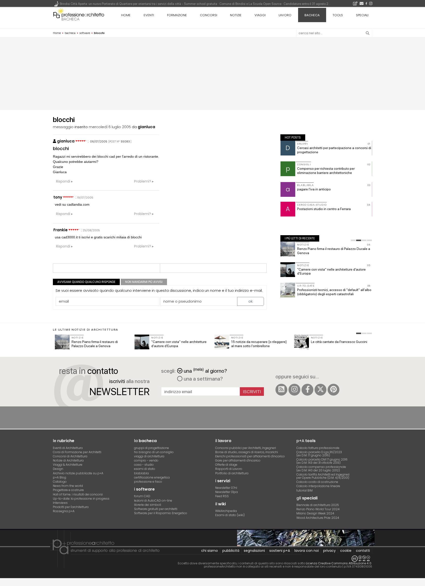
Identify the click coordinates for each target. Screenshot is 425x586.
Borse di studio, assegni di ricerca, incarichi (246, 452)
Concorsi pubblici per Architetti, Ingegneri (245, 448)
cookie (345, 550)
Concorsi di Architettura (70, 456)
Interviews (60, 503)
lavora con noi (306, 550)
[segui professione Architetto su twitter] (320, 390)
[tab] (353, 240)
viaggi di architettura (149, 456)
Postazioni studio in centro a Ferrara (324, 209)
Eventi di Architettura (68, 448)
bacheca (70, 19)
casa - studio (144, 465)
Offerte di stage (226, 465)
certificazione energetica (152, 477)
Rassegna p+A (64, 511)
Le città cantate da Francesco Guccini (339, 342)
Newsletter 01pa (226, 492)
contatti (363, 550)
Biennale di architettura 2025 (317, 505)
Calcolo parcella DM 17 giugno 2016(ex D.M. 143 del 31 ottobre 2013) (322, 461)
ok (250, 301)
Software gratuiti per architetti (155, 509)
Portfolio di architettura (231, 473)
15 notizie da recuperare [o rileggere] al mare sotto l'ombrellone (259, 344)
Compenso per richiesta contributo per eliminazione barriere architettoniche (326, 171)
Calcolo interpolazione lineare (318, 486)
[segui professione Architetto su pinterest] (333, 390)
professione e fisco (148, 481)
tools (338, 15)
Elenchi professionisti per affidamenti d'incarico (250, 456)
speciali (362, 15)
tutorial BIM (304, 490)
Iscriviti (252, 391)
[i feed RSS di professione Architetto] (281, 390)
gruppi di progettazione (151, 448)
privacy (329, 550)
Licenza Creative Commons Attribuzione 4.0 (338, 563)
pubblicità (230, 550)
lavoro (285, 15)
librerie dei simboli (147, 505)
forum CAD (142, 496)
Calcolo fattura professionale (317, 448)
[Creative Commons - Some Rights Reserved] (212, 558)
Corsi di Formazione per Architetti (77, 452)
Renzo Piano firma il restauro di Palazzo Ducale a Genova (95, 344)
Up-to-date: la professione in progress (81, 498)
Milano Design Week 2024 (315, 513)
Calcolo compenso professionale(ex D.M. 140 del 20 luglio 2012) (321, 468)
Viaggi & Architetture (67, 465)
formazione (177, 15)
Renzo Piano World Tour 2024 (318, 509)
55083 (125, 141)
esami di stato (144, 469)
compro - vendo (146, 460)
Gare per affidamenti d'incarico (237, 460)
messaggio (63, 126)
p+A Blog (59, 477)
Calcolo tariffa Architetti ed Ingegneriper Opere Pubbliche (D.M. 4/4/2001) (322, 476)
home (126, 15)
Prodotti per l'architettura (71, 507)
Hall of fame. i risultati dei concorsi (78, 494)
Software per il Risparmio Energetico (160, 513)
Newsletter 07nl (226, 488)
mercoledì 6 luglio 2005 (110, 126)
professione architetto (78, 14)
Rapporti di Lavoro (228, 469)
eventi (149, 15)
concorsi (208, 15)
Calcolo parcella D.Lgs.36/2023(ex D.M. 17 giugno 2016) (319, 453)
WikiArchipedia (226, 511)
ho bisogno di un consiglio (154, 452)
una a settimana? (202, 378)
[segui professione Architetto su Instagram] (294, 390)
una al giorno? (205, 370)
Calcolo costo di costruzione (317, 482)
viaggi (260, 15)
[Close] (3, 583)
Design (58, 469)
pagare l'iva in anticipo (314, 189)
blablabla (141, 473)
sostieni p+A (279, 550)
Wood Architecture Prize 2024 (317, 518)
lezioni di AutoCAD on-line (153, 500)
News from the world (68, 486)
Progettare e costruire (68, 490)
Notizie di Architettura (68, 460)
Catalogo (60, 481)
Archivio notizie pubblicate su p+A (78, 473)
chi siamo (209, 550)
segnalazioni (254, 550)
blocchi (61, 148)
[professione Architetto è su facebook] (307, 390)
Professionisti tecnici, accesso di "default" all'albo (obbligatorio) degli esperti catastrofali (334, 292)
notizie (236, 15)
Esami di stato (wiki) (230, 515)
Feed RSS (222, 496)
